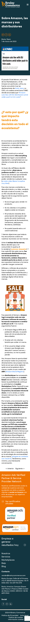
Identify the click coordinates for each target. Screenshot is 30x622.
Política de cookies (16, 617)
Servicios (6, 556)
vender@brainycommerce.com (14, 575)
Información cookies (16, 619)
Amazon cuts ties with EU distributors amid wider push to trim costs (15, 95)
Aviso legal (24, 615)
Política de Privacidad (10, 615)
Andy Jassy (19, 88)
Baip (4, 563)
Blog (4, 566)
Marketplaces (8, 560)
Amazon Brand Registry (15, 372)
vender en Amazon (16, 492)
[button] (27, 4)
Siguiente (19, 469)
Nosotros (6, 553)
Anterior (10, 469)
